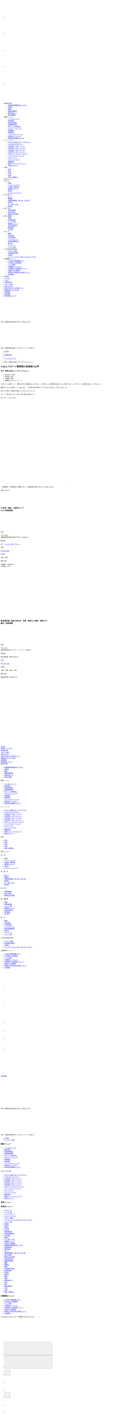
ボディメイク (12, 158)
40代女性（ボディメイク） (17, 146)
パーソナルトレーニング (16, 156)
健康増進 (11, 161)
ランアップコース (14, 159)
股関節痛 (11, 228)
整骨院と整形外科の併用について (19, 272)
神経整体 (11, 121)
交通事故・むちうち (14, 266)
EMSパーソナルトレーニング (17, 154)
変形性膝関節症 (13, 241)
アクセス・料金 (9, 1140)
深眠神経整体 (12, 124)
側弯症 (10, 107)
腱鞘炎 (10, 198)
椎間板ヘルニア (13, 189)
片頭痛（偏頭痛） (14, 187)
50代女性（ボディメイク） (17, 150)
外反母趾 (11, 235)
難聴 (9, 109)
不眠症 (10, 255)
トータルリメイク (14, 119)
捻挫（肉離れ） (13, 177)
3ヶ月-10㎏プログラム (15, 144)
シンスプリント (13, 239)
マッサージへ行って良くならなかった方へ (22, 257)
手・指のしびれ (13, 204)
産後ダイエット (13, 165)
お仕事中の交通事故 (14, 263)
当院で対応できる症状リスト (14, 288)
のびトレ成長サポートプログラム (19, 142)
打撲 (9, 173)
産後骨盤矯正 (12, 123)
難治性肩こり (12, 113)
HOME (6, 351)
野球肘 (10, 202)
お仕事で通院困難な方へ (16, 261)
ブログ (6, 280)
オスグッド (11, 245)
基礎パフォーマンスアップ (17, 163)
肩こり (10, 196)
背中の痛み (11, 212)
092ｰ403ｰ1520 (5, 663)
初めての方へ (8, 286)
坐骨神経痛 (11, 220)
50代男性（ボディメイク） (17, 152)
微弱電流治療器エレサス (16, 138)
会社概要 (7, 294)
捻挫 (9, 175)
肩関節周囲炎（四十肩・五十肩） (19, 200)
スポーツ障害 (12, 251)
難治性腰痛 (11, 115)
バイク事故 (11, 264)
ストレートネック (14, 185)
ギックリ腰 (11, 222)
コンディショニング (14, 128)
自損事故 (11, 274)
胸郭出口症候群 (13, 214)
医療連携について (10, 296)
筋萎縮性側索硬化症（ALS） (17, 105)
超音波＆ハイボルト (14, 136)
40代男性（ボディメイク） (17, 148)
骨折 (9, 169)
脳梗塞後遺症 (12, 111)
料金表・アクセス (7, 748)
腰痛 (9, 218)
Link (37, 1317)
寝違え (10, 191)
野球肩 (10, 206)
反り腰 (10, 229)
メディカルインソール (15, 134)
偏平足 (10, 243)
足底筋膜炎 (11, 237)
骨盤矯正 (11, 130)
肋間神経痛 (11, 210)
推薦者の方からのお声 (11, 290)
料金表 (6, 276)
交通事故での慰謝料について (17, 268)
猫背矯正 (11, 132)
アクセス (7, 278)
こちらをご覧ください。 (12, 544)
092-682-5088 (5, 551)
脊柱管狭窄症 (12, 226)
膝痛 (9, 233)
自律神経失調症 (13, 253)
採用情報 (7, 292)
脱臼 (9, 171)
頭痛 (9, 183)
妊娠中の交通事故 (14, 270)
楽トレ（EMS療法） (14, 126)
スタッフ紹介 (8, 284)
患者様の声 (8, 282)
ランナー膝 (11, 247)
